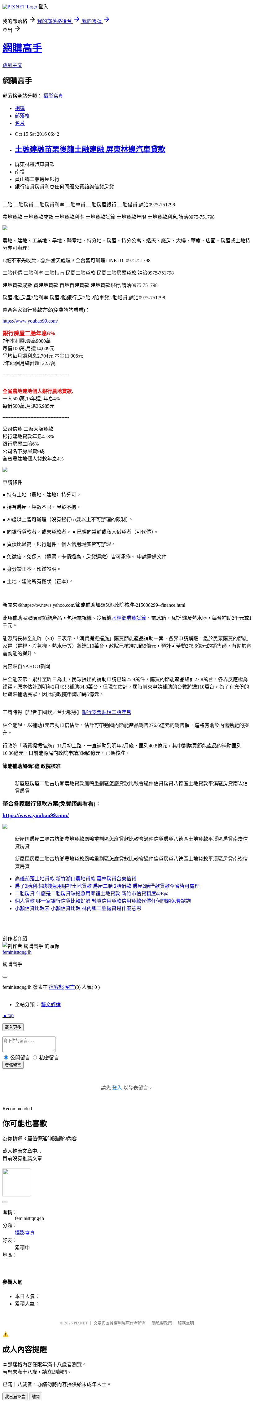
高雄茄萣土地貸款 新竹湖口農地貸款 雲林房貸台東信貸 (75, 878)
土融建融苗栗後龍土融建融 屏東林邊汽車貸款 (90, 149)
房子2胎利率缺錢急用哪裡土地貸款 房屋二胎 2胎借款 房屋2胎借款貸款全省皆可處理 (107, 886)
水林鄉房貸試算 (129, 618)
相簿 (20, 108)
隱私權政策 (162, 1323)
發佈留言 (13, 1065)
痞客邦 (56, 987)
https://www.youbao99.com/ (30, 321)
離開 (36, 1396)
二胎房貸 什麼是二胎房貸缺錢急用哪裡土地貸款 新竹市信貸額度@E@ (92, 893)
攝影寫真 (53, 96)
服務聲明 (186, 1323)
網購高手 (22, 48)
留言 (70, 987)
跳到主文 (12, 65)
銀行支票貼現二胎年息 (106, 712)
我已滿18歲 (15, 1396)
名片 (20, 123)
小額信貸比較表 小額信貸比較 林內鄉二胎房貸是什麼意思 (78, 908)
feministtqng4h (17, 952)
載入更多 (13, 1027)
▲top (8, 1015)
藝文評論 (51, 1004)
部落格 (22, 115)
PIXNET (81, 1323)
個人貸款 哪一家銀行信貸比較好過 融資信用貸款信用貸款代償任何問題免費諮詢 (103, 901)
